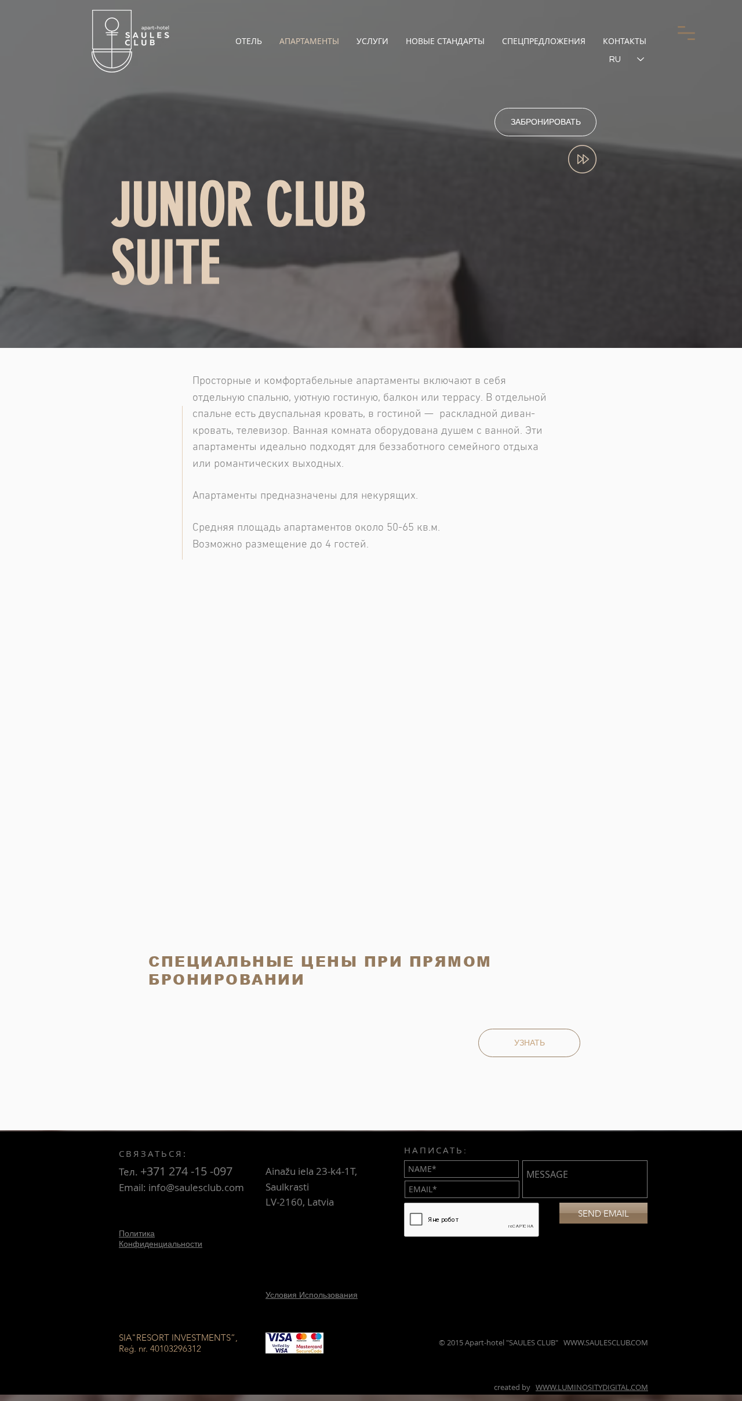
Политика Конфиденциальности (160, 1238)
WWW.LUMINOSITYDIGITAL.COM (592, 1387)
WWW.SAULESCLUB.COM (605, 1342)
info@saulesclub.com (196, 1187)
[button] (686, 33)
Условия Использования (311, 1295)
